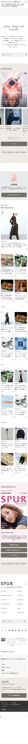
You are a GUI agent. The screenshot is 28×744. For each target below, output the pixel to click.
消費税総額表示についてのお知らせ (8, 651)
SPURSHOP (4, 706)
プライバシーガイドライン (6, 704)
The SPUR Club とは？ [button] (14, 195)
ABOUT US (4, 702)
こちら (12, 645)
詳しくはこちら (14, 6)
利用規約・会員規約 (16, 704)
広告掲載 (14, 702)
